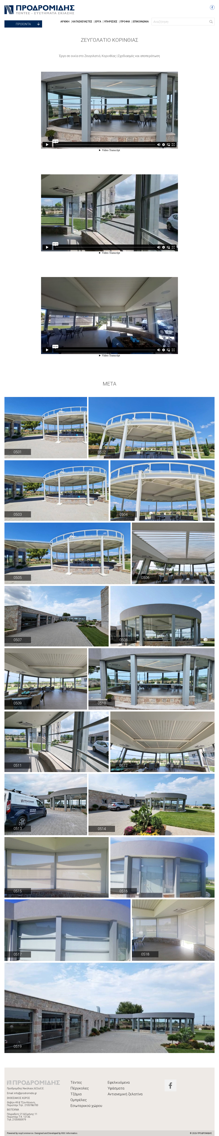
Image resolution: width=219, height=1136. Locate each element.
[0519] (109, 1008)
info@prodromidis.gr (25, 1093)
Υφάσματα (116, 1088)
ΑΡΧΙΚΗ (64, 21)
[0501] (45, 427)
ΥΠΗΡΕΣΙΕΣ (110, 21)
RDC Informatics (69, 1133)
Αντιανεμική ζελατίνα (125, 1094)
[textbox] (183, 21)
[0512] (162, 741)
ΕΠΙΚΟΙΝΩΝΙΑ (141, 21)
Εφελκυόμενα (119, 1082)
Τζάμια (76, 1094)
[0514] (151, 804)
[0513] (45, 804)
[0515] (56, 867)
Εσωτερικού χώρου (86, 1106)
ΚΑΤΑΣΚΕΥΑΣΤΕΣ (82, 21)
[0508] (162, 616)
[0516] (162, 867)
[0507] (56, 616)
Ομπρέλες (78, 1100)
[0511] (56, 741)
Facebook (212, 7)
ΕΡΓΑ (98, 21)
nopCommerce (26, 1133)
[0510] (151, 679)
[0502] (151, 428)
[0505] (67, 553)
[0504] (162, 490)
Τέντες (76, 1082)
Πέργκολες (79, 1088)
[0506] (173, 553)
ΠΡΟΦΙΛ (125, 21)
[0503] (56, 490)
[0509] (45, 679)
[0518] (173, 930)
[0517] (67, 930)
